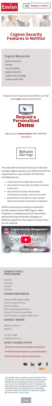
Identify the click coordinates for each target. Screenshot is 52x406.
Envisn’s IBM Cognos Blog (16, 299)
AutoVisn (8, 283)
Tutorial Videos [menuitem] (12, 68)
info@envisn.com (12, 338)
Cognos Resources (16, 293)
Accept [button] (26, 400)
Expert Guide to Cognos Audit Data (21, 315)
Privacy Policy (23, 392)
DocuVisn (8, 289)
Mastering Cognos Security (17, 309)
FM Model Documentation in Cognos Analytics (26, 351)
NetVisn (8, 279)
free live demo (25, 133)
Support (8, 328)
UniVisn (7, 286)
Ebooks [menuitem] (8, 64)
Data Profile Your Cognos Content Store (23, 356)
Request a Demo (12, 325)
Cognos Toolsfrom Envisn (13, 273)
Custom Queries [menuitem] (13, 61)
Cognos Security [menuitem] (13, 71)
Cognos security (18, 170)
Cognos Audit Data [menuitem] (14, 79)
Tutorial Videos (11, 305)
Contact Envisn (14, 319)
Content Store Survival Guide (18, 312)
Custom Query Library (14, 302)
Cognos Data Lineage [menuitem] (15, 75)
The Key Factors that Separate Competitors (25, 346)
